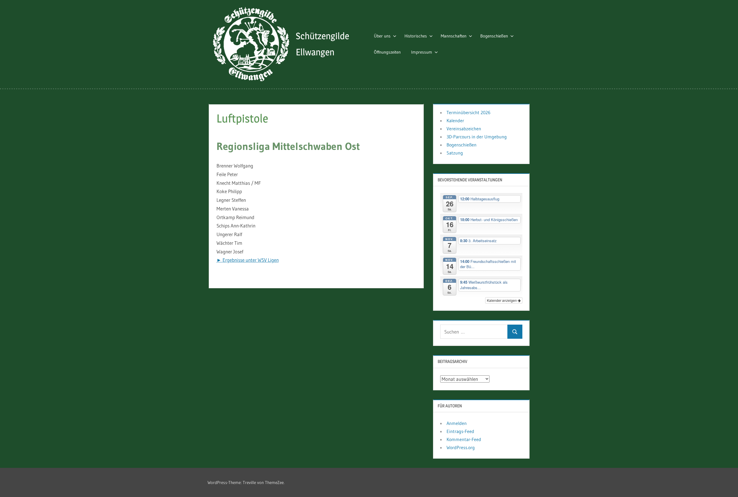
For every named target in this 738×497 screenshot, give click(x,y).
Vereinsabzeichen (464, 128)
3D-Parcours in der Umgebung (477, 137)
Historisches (415, 36)
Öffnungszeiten (387, 52)
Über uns (382, 36)
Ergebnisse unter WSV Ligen (251, 260)
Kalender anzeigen (502, 300)
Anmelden (457, 423)
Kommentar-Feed (464, 439)
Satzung (455, 153)
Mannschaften (453, 36)
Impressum (421, 52)
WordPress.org (461, 447)
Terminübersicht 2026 (468, 112)
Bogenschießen (494, 36)
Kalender (455, 120)
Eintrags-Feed (460, 431)
